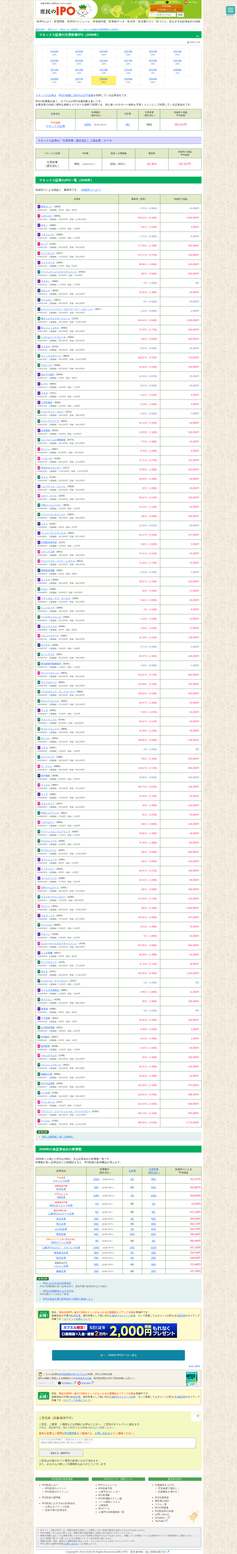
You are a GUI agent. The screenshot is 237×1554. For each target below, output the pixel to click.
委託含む (153, 1172)
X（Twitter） (175, 2)
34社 (132, 1234)
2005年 (128, 80)
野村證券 (61, 1234)
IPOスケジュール (80, 21)
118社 (96, 1195)
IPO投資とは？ (50, 1485)
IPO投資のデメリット (57, 1491)
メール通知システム (109, 1501)
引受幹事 (153, 1169)
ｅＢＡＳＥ (46, 216)
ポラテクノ (46, 999)
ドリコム (45, 1120)
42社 (153, 1229)
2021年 (177, 53)
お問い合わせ (102, 1433)
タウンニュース (49, 859)
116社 (154, 1195)
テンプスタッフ (49, 962)
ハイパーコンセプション (53, 514)
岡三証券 (61, 1224)
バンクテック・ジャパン (53, 486)
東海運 (44, 1008)
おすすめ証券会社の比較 (186, 21)
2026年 (54, 53)
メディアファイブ (50, 421)
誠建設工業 (46, 1074)
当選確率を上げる (164, 1485)
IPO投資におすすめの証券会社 (58, 1503)
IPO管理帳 (166, 6)
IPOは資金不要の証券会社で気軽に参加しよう (68, 1298)
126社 (96, 1247)
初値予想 (101, 21)
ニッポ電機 (46, 953)
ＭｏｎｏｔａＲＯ (50, 327)
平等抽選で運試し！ (169, 1488)
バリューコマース (50, 635)
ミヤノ (44, 523)
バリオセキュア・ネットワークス (58, 691)
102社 (87, 124)
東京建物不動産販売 (51, 663)
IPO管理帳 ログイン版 (166, 10)
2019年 (79, 62)
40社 (153, 1218)
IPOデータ (104, 1508)
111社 (154, 1247)
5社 (132, 1252)
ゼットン (45, 449)
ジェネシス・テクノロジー (54, 980)
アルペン (45, 934)
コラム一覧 (161, 1504)
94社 (96, 1234)
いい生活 (45, 1092)
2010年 (153, 71)
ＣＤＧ (44, 747)
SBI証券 (61, 1197)
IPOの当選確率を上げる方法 (58, 1291)
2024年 (103, 53)
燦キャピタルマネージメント (55, 318)
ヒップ (44, 244)
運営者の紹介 (162, 1500)
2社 (132, 1195)
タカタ (44, 393)
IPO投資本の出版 (164, 1511)
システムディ (47, 822)
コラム (163, 21)
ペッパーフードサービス (53, 533)
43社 (96, 1218)
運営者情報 (136, 1551)
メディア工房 (47, 551)
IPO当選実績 (162, 1497)
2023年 (128, 53)
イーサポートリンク (51, 617)
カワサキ (45, 645)
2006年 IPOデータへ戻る (122, 1355)
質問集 (60, 21)
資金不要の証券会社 (56, 1510)
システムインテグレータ (53, 337)
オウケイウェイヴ (50, 729)
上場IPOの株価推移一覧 (111, 1512)
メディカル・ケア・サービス (55, 598)
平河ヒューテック (50, 813)
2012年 (103, 71)
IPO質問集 (71, 1433)
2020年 (54, 62)
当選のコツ (147, 21)
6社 (97, 1212)
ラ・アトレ (46, 766)
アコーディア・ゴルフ (52, 411)
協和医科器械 (48, 570)
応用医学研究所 (49, 542)
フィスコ (45, 785)
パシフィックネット (51, 1064)
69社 (96, 1224)
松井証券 (61, 1189)
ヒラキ (44, 383)
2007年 (79, 80)
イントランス (47, 253)
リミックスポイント (51, 355)
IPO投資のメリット (55, 1488)
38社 (96, 1252)
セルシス (45, 290)
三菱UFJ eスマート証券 (61, 1213)
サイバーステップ (50, 673)
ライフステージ (49, 682)
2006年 (103, 80)
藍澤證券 (45, 1046)
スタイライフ (47, 803)
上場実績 (103, 1505)
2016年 (153, 62)
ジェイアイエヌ (49, 626)
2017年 (128, 62)
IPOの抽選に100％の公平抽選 (76, 95)
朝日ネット (46, 206)
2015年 (177, 62)
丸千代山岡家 (47, 1083)
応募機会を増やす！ (169, 1491)
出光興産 (45, 430)
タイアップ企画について (77, 1319)
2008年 (54, 80)
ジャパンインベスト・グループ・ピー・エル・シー (67, 309)
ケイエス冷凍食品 (50, 990)
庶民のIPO (122, 1551)
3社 (128, 124)
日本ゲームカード (50, 887)
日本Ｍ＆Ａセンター (51, 467)
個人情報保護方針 (155, 1551)
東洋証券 (61, 1257)
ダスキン (45, 281)
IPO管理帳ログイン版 (110, 1498)
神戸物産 (45, 775)
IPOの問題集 (162, 1507)
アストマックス (49, 719)
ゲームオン (46, 300)
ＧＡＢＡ (45, 346)
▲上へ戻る (194, 1366)
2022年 (153, 53)
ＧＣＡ (44, 477)
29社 (96, 1257)
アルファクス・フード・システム (58, 561)
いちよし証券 (61, 1266)
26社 (153, 1257)
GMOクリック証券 (61, 1242)
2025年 (79, 53)
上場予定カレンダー (109, 1491)
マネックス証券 (44, 95)
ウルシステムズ (49, 1055)
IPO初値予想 (105, 1488)
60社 (153, 1234)
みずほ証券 (61, 1229)
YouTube (192, 2)
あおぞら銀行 (48, 374)
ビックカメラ (47, 607)
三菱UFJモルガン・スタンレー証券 (61, 1247)
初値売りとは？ (91, 190)
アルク (44, 589)
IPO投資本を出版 (82, 1378)
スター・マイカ (49, 495)
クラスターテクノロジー (53, 897)
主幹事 (132, 1170)
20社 (96, 1271)
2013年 (79, 71)
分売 (132, 21)
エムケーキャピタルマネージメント (59, 943)
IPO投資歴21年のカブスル (72, 1374)
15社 (132, 1247)
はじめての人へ (142, 2)
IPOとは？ (46, 21)
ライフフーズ (48, 262)
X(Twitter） (67, 1383)
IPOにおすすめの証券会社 (57, 1283)
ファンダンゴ (47, 1102)
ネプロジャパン (49, 850)
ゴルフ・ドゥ (48, 915)
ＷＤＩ (44, 225)
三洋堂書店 (46, 402)
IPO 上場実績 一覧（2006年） (58, 1136)
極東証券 (61, 1271)
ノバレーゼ (46, 458)
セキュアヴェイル (50, 701)
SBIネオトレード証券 (61, 1205)
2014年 (54, 71)
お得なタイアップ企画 (57, 1506)
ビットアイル (47, 654)
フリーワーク (47, 757)
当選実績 (159, 2)
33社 (153, 1252)
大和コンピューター (51, 505)
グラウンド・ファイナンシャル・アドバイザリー (66, 1111)
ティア (44, 794)
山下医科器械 (47, 1027)
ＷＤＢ (44, 971)
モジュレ (45, 738)
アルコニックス (49, 841)
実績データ (118, 21)
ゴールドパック (49, 878)
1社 (97, 1203)
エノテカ (45, 579)
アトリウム (46, 925)
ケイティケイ (48, 869)
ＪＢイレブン (48, 234)
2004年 (153, 80)
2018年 (103, 62)
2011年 (128, 71)
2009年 (177, 71)
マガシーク (46, 365)
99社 (153, 1179)
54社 (96, 1187)
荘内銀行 (45, 1036)
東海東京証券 (61, 1252)
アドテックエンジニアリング (55, 831)
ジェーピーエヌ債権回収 (53, 439)
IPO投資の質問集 (51, 1497)
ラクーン (45, 906)
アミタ (44, 710)
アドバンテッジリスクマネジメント (59, 272)
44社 (96, 1229)
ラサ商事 (45, 1018)
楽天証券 (61, 1218)
